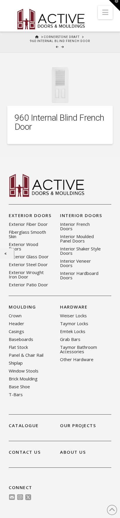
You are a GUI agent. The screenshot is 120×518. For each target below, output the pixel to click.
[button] (105, 12)
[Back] (6, 254)
